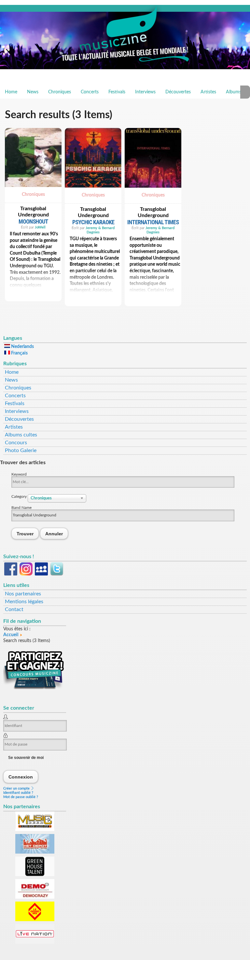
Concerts (90, 92)
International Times (153, 222)
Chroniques (59, 92)
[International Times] (153, 189)
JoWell (40, 227)
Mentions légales (24, 601)
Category (19, 496)
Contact (14, 609)
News (32, 92)
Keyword (19, 474)
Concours (16, 442)
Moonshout (33, 221)
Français (19, 353)
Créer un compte (17, 788)
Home (11, 92)
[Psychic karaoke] (93, 189)
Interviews (145, 92)
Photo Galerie (20, 450)
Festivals (116, 92)
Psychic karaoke (93, 222)
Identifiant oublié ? (18, 793)
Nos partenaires (23, 593)
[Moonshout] (33, 189)
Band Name (21, 508)
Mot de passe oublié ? (20, 797)
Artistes (208, 92)
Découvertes (178, 92)
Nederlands (22, 346)
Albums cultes (21, 434)
